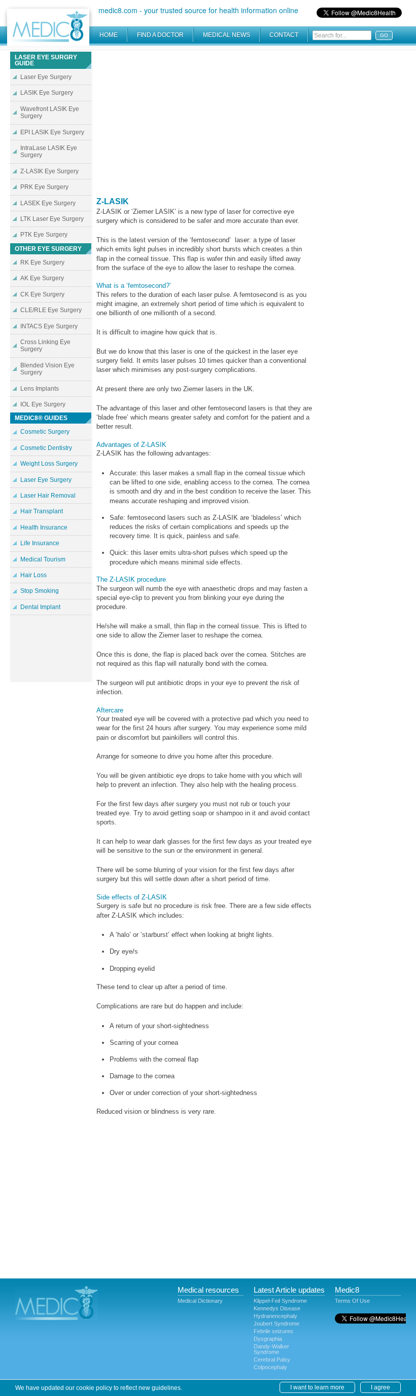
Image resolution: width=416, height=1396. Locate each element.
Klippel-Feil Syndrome (280, 1301)
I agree (380, 1387)
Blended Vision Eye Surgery (47, 369)
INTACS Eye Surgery (49, 326)
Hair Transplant (41, 511)
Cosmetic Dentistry (46, 447)
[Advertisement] (204, 122)
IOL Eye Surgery (42, 404)
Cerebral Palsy (272, 1359)
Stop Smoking (39, 590)
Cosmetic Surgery (45, 431)
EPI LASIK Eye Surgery (52, 132)
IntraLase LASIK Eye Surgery (48, 151)
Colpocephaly (270, 1367)
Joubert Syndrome (276, 1323)
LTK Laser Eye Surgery (52, 218)
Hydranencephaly (275, 1316)
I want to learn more (317, 1387)
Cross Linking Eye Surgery (45, 345)
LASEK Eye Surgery (48, 203)
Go (384, 35)
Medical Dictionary (200, 1301)
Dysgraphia (268, 1339)
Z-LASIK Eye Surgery (49, 171)
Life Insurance (39, 543)
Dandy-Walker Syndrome (271, 1349)
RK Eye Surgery (42, 262)
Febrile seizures (273, 1331)
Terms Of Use (352, 1301)
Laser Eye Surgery (46, 77)
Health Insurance (43, 527)
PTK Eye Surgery (43, 234)
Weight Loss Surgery (49, 463)
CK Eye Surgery (42, 294)
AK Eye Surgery (42, 278)
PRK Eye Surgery (44, 187)
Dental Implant (40, 607)
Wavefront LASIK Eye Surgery (49, 112)
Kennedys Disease (277, 1308)
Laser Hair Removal (48, 495)
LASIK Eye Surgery (46, 92)
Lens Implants (39, 388)
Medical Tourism (42, 559)
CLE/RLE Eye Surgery (51, 310)
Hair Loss (33, 575)
